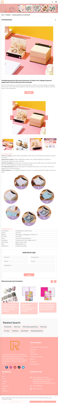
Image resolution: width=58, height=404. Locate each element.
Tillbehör (32, 359)
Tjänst (3, 383)
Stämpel (32, 352)
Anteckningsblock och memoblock (21, 15)
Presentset (33, 361)
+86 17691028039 (37, 386)
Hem (3, 15)
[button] (52, 281)
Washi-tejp (33, 349)
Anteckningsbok (34, 364)
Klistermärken (34, 354)
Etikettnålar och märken (36, 356)
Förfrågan (29, 92)
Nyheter (4, 388)
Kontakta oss (5, 391)
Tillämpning (5, 386)
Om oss (4, 379)
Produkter (7, 15)
